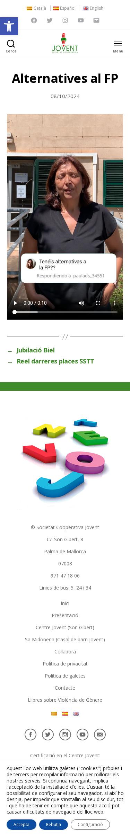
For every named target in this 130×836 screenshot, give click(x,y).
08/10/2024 (65, 96)
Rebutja (53, 824)
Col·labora (65, 651)
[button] (9, 26)
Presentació (65, 615)
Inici (65, 603)
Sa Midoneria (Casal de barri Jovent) (65, 639)
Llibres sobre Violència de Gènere (65, 700)
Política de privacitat (65, 663)
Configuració (90, 824)
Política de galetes (65, 675)
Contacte (65, 687)
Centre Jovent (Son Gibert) (65, 627)
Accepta (21, 824)
